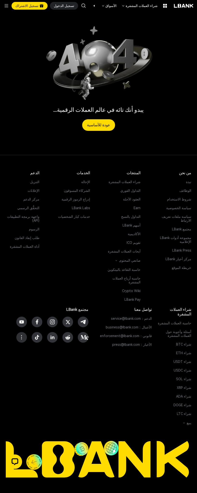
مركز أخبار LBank (178, 259)
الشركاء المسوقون (77, 191)
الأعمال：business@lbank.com (129, 327)
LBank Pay (132, 299)
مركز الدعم (31, 199)
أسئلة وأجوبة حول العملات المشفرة (178, 334)
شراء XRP (184, 388)
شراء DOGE (182, 405)
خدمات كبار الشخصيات (74, 217)
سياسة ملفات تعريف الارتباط (176, 218)
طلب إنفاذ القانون (27, 238)
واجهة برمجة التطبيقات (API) (23, 218)
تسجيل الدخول (64, 6)
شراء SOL (183, 379)
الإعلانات (33, 191)
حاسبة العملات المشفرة (174, 323)
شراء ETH (183, 353)
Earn (137, 208)
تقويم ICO (134, 243)
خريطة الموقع (181, 268)
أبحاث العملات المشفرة (124, 251)
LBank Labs (81, 208)
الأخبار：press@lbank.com (132, 344)
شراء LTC (184, 414)
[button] (96, 6)
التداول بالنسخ (131, 217)
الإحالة (85, 182)
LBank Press (181, 250)
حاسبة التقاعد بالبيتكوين (124, 270)
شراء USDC (182, 370)
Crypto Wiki (131, 291)
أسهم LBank (132, 225)
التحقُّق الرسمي (28, 208)
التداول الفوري (130, 191)
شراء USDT (182, 362)
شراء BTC (183, 344)
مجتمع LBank (181, 229)
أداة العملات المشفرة (24, 246)
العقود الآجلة (132, 199)
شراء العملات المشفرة (139, 6)
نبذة (188, 182)
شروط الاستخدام (179, 199)
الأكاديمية (134, 234)
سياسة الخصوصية (178, 208)
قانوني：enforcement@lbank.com (126, 336)
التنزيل (34, 182)
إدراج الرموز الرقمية (76, 199)
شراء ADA (183, 396)
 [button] (83, 5)
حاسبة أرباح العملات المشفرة (126, 280)
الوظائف (185, 191)
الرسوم (34, 229)
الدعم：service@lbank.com (131, 318)
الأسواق (109, 6)
